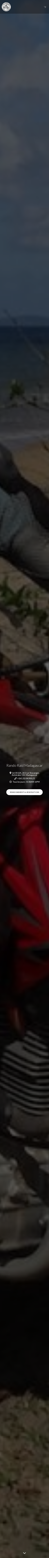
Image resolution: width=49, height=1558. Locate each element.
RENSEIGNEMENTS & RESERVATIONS (24, 792)
